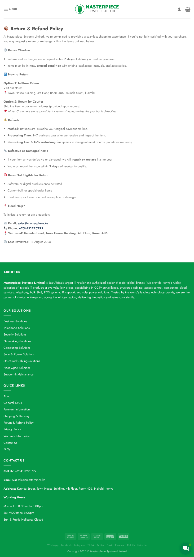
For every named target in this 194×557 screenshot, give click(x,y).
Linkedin (142, 545)
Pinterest (119, 545)
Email (110, 545)
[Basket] (187, 9)
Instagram (79, 545)
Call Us (131, 545)
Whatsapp (52, 545)
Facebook (66, 545)
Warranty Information (17, 436)
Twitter (100, 545)
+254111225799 (31, 228)
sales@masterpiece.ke (33, 223)
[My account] (179, 9)
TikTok (91, 545)
